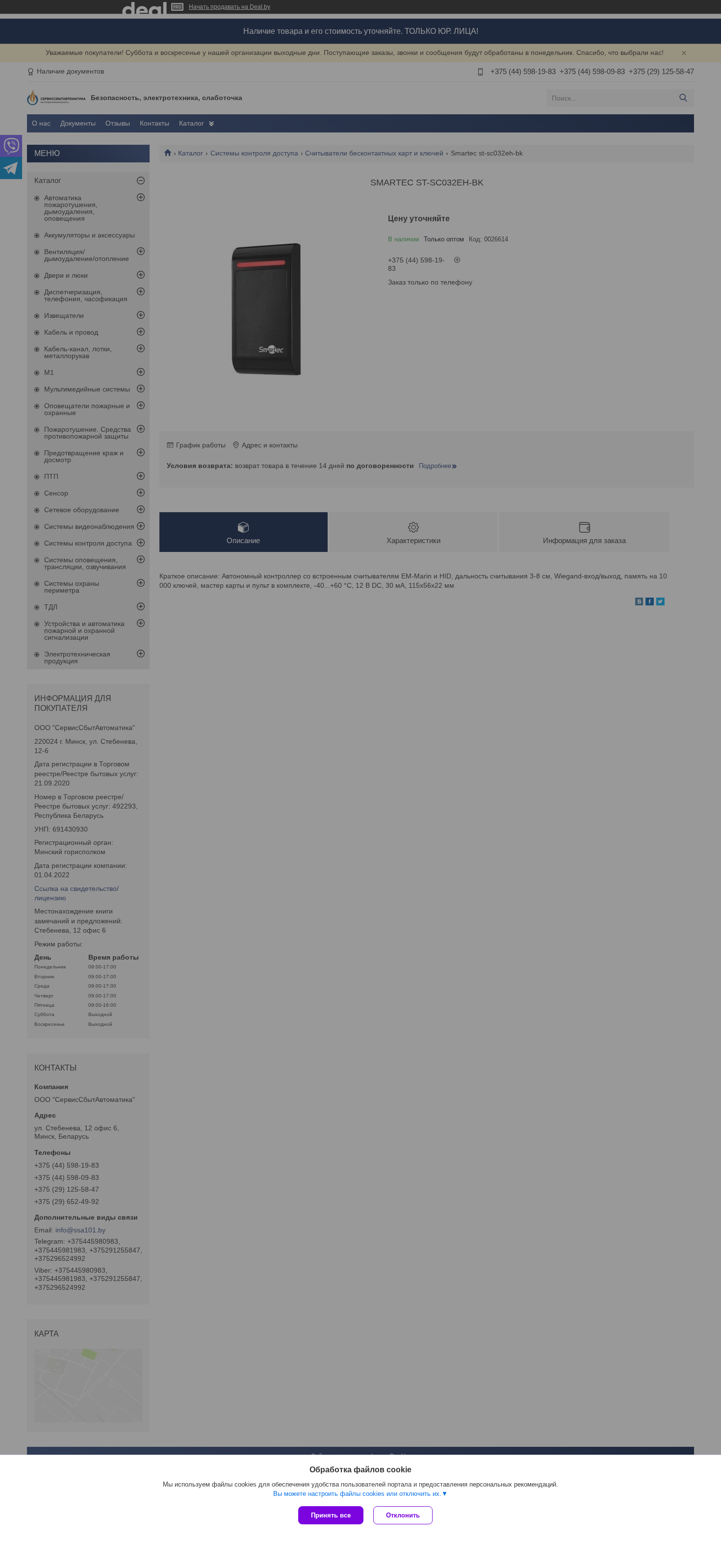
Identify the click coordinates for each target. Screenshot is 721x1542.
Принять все (331, 1515)
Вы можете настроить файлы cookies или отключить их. (357, 1493)
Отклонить (403, 1515)
